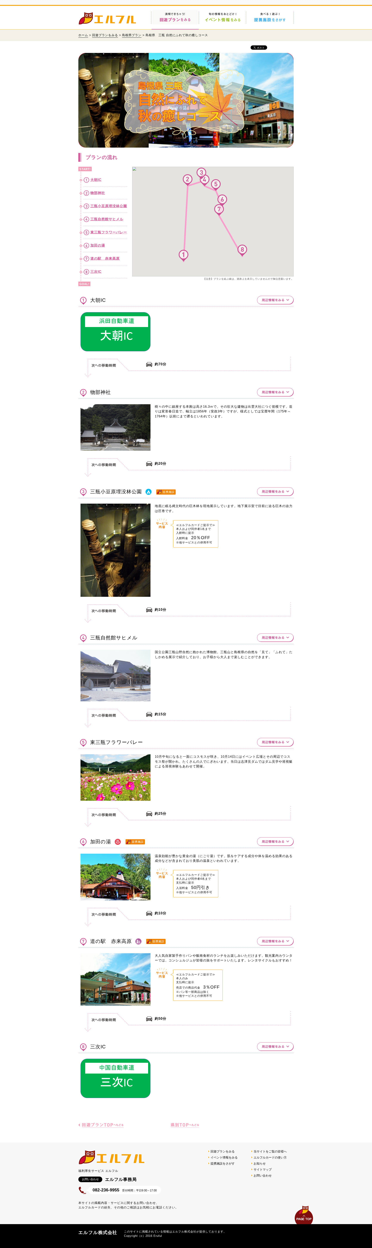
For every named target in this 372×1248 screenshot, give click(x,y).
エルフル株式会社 (97, 1232)
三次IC (96, 271)
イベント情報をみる (224, 1157)
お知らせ (260, 1163)
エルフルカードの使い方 (270, 1157)
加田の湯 (97, 245)
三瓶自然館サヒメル (106, 219)
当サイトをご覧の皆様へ (270, 1151)
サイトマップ (263, 1169)
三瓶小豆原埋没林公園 (108, 206)
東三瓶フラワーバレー (108, 232)
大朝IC (96, 180)
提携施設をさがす (223, 1163)
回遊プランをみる (105, 35)
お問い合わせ (263, 1175)
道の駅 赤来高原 (105, 258)
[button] (183, 255)
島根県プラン (131, 35)
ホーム (83, 35)
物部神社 (97, 193)
